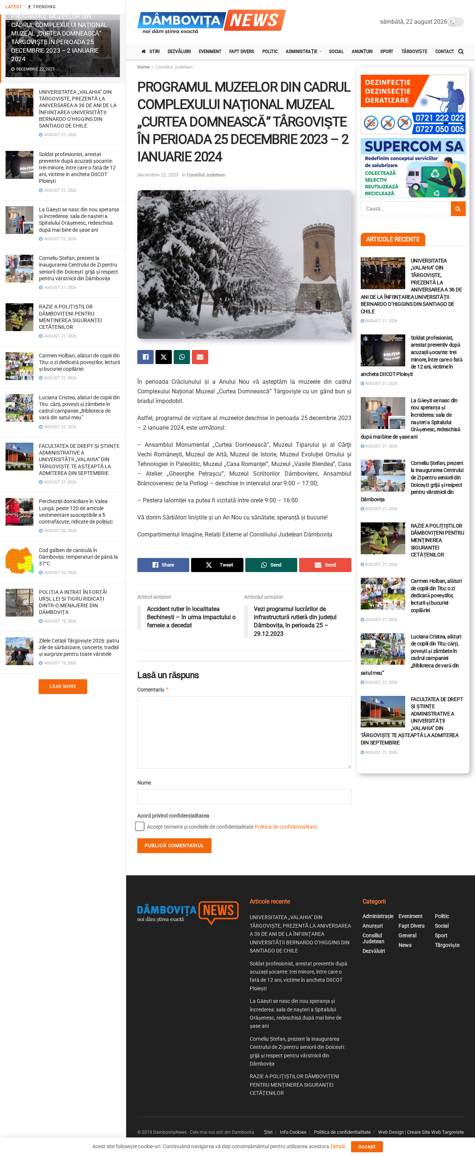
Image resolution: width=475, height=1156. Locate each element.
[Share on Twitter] (163, 357)
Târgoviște (414, 51)
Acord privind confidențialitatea (173, 816)
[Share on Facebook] (145, 357)
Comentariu (153, 689)
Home (143, 67)
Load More (63, 686)
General (407, 935)
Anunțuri (362, 51)
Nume (144, 783)
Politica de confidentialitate (286, 827)
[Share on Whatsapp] (182, 357)
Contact (444, 51)
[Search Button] (461, 51)
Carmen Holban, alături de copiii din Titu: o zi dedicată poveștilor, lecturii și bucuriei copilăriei (79, 362)
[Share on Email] (200, 357)
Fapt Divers (241, 51)
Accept (367, 1146)
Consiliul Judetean (174, 67)
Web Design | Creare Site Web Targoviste (421, 1132)
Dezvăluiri (179, 51)
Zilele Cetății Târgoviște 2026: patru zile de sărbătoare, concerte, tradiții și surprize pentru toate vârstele (79, 647)
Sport (386, 51)
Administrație (301, 51)
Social (336, 51)
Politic (270, 51)
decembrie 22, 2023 (157, 175)
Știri (268, 1132)
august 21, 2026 (380, 320)
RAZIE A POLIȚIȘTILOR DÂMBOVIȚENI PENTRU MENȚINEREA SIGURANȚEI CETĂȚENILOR (437, 540)
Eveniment (210, 51)
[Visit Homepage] (211, 22)
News (405, 945)
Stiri (155, 51)
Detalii (338, 1146)
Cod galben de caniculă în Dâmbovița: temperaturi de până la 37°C (78, 557)
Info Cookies (293, 1132)
